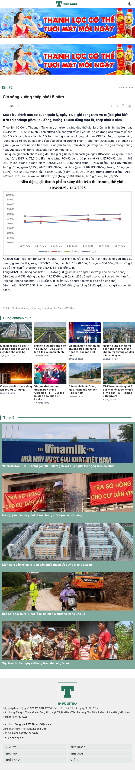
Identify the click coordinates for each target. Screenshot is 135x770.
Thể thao (13, 759)
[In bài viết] (129, 106)
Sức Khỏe (77, 747)
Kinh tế (11, 747)
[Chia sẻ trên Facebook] (112, 106)
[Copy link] (123, 105)
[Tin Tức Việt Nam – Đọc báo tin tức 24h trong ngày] (66, 4)
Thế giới (76, 753)
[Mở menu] (5, 4)
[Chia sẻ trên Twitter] (117, 106)
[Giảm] (5, 106)
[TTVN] (67, 694)
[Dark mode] (130, 4)
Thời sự (11, 753)
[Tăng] (18, 106)
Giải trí (75, 759)
